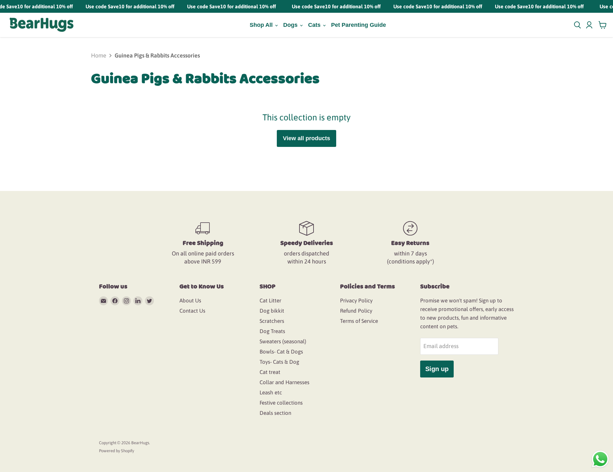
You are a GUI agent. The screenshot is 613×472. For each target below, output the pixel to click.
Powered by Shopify (116, 450)
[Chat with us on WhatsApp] (600, 458)
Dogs (291, 25)
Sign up (437, 368)
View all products (306, 138)
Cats (315, 25)
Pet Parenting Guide (358, 25)
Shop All (262, 25)
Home (98, 55)
